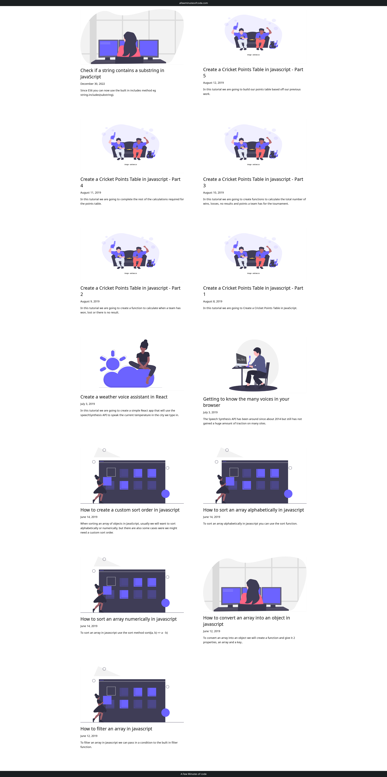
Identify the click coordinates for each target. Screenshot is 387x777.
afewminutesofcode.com (193, 3)
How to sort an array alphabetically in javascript (253, 510)
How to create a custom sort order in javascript (130, 510)
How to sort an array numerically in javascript (128, 619)
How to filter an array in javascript (116, 729)
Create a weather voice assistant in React (123, 397)
